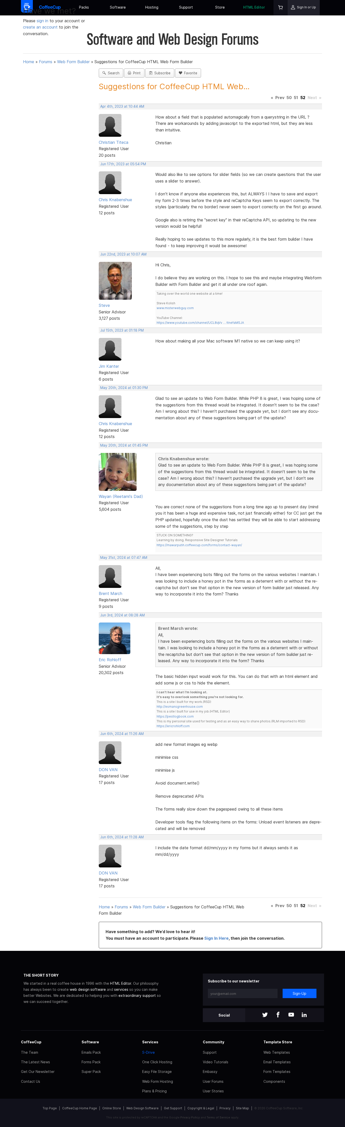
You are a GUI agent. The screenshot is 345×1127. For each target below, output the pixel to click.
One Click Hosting (157, 1062)
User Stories (213, 1091)
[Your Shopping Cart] (281, 7)
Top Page (50, 1108)
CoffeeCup (31, 1042)
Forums (45, 61)
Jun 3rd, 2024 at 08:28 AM (122, 615)
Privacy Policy (190, 1117)
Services (150, 1042)
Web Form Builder (73, 61)
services (121, 989)
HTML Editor (254, 7)
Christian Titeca (113, 142)
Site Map (242, 1108)
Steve (104, 305)
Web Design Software (142, 1108)
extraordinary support (137, 995)
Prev (279, 97)
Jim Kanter (109, 366)
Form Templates (276, 1071)
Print (136, 73)
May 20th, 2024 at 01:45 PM (124, 445)
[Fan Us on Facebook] (278, 1015)
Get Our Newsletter (38, 1071)
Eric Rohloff (110, 659)
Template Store (277, 1042)
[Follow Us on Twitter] (265, 1015)
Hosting (151, 7)
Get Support (173, 1108)
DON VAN (108, 769)
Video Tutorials (215, 1062)
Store (220, 7)
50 (289, 97)
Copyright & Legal (200, 1108)
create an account (40, 27)
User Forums (213, 1081)
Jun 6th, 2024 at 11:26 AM (122, 734)
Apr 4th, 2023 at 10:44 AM (122, 106)
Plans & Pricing (154, 1091)
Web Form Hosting (157, 1081)
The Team (29, 1052)
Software (118, 7)
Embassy (210, 1071)
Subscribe (161, 73)
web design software (88, 989)
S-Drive (148, 1052)
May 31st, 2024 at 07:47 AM (123, 558)
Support (186, 7)
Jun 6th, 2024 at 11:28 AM (122, 837)
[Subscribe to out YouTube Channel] (291, 1015)
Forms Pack (91, 1062)
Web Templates (276, 1052)
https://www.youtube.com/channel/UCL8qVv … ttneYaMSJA (200, 323)
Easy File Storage (157, 1071)
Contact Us (30, 1081)
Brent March (110, 593)
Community (213, 1042)
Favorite (189, 73)
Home (28, 61)
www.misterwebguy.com (175, 308)
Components (274, 1081)
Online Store (111, 1108)
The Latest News (35, 1062)
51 (296, 97)
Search (112, 73)
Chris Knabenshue (115, 199)
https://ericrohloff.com (173, 726)
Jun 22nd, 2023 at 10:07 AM (123, 254)
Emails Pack (91, 1052)
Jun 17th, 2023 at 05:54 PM (123, 164)
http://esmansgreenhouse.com (180, 706)
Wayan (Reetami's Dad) (121, 496)
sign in (43, 20)
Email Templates (277, 1062)
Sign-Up (299, 993)
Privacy (225, 1108)
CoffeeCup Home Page (79, 1108)
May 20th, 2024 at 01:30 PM (124, 388)
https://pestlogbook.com (175, 716)
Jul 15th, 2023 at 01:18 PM (122, 330)
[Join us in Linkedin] (304, 1015)
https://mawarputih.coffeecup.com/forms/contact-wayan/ (199, 545)
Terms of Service (218, 1117)
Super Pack (91, 1071)
